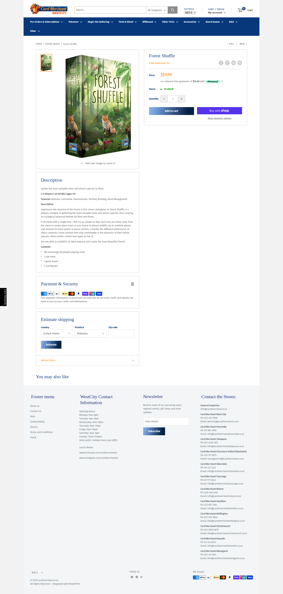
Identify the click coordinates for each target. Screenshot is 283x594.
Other (33, 31)
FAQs (32, 416)
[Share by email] (239, 63)
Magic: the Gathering (98, 21)
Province (79, 327)
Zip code (113, 327)
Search (33, 427)
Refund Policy (48, 360)
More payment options (219, 118)
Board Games (213, 21)
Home (39, 43)
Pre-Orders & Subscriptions (44, 21)
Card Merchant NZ (159, 63)
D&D (231, 21)
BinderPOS (74, 584)
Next (242, 43)
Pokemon (73, 21)
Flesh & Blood (126, 21)
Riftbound (147, 21)
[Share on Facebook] (221, 63)
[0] (240, 10)
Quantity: (154, 98)
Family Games (52, 43)
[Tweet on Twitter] (233, 63)
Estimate (51, 344)
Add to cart (171, 111)
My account (215, 12)
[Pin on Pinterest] (227, 63)
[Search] (173, 10)
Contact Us (35, 411)
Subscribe (154, 431)
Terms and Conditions (41, 432)
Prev (231, 43)
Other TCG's (168, 21)
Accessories (190, 21)
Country (45, 327)
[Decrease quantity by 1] (164, 98)
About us (34, 406)
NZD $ (35, 572)
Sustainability (37, 421)
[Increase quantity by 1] (181, 98)
